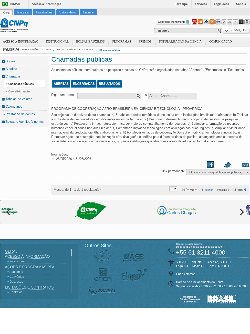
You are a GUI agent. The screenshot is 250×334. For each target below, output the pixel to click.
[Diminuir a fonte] (235, 22)
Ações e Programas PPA (29, 267)
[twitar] (227, 165)
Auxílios (11, 69)
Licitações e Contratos (29, 287)
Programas (121, 41)
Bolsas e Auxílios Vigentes (25, 121)
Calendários (14, 106)
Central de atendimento (171, 21)
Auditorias (16, 272)
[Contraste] (241, 22)
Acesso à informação (46, 4)
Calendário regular (19, 91)
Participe (181, 4)
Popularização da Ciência (180, 41)
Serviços (201, 4)
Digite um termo (62, 95)
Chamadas (88, 49)
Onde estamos (185, 274)
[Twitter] (206, 22)
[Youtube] (194, 22)
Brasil (15, 4)
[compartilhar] (215, 165)
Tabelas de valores (19, 99)
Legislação (221, 4)
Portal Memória (30, 49)
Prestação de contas (20, 114)
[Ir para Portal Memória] (20, 25)
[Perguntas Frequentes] (223, 22)
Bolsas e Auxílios (90, 41)
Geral (48, 49)
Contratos (16, 292)
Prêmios (145, 41)
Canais (241, 4)
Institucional (57, 41)
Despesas (16, 281)
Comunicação (220, 41)
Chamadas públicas (110, 50)
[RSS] (212, 22)
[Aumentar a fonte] (229, 22)
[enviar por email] (240, 165)
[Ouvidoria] (217, 22)
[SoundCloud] (200, 22)
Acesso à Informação (20, 41)
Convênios (17, 276)
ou (145, 95)
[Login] (247, 22)
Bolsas (10, 61)
